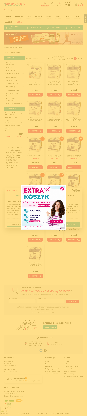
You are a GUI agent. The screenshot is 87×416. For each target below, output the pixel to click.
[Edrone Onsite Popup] (43, 208)
